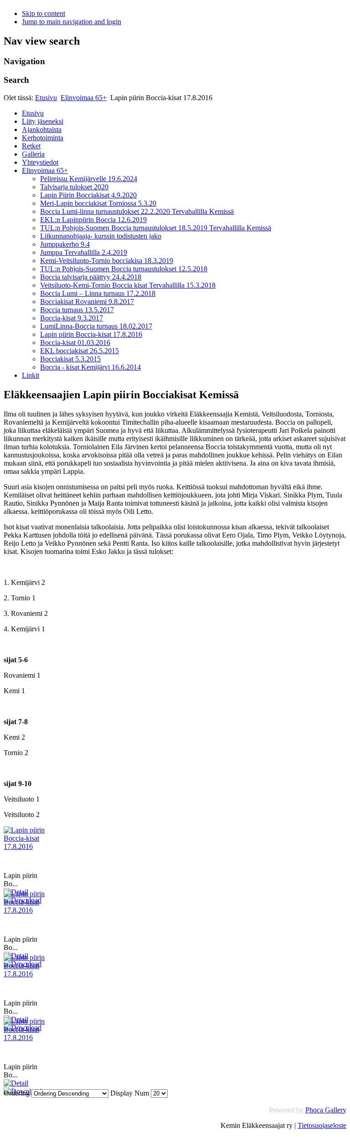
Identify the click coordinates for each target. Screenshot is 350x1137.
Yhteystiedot (40, 162)
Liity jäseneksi (42, 121)
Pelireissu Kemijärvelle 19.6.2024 (88, 179)
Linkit (30, 375)
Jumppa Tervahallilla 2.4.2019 (83, 252)
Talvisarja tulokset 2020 (74, 187)
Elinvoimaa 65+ (84, 98)
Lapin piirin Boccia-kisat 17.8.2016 (91, 334)
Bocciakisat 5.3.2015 (70, 359)
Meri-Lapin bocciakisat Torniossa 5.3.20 (98, 203)
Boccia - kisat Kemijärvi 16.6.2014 (90, 367)
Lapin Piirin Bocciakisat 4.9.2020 (88, 195)
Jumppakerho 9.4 (65, 244)
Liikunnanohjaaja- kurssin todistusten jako (100, 236)
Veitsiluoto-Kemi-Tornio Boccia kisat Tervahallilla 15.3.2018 (128, 285)
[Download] (22, 1091)
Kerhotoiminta (42, 138)
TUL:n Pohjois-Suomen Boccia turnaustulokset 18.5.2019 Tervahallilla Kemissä (155, 228)
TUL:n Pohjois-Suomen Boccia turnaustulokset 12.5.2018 (123, 269)
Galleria (33, 154)
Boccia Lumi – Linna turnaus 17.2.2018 (97, 293)
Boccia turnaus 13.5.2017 (77, 310)
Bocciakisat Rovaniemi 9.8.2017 (87, 301)
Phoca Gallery (325, 1110)
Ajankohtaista (42, 129)
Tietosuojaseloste (322, 1125)
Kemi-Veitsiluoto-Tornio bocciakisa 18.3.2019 (106, 260)
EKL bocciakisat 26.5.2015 (79, 351)
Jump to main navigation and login (71, 21)
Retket (31, 146)
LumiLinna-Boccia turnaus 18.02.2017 (96, 326)
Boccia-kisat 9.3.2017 (71, 318)
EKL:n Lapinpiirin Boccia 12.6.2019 (93, 219)
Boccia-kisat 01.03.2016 (75, 342)
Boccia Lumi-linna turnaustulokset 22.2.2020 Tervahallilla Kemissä (137, 211)
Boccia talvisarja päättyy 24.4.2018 (90, 277)
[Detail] (16, 1083)
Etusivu (46, 98)
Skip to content (43, 13)
